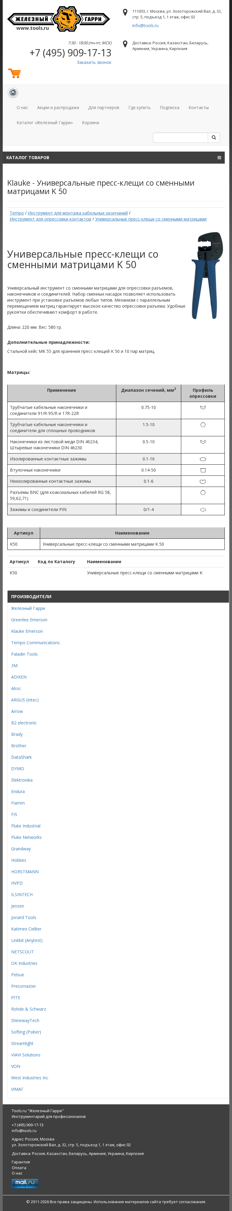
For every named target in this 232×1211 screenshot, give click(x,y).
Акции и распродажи (58, 107)
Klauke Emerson (27, 631)
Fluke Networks (26, 837)
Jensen (17, 906)
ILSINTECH (22, 894)
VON (15, 1066)
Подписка (169, 107)
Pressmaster (23, 986)
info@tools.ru (145, 25)
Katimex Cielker (26, 929)
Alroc (16, 688)
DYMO (17, 768)
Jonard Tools (23, 917)
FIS (14, 814)
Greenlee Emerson (29, 620)
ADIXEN (19, 677)
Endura (18, 791)
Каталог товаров (27, 157)
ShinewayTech (25, 1020)
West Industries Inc (29, 1078)
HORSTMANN (25, 871)
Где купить (139, 107)
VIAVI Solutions (25, 1055)
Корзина (90, 122)
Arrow (17, 711)
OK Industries (24, 963)
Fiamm (18, 803)
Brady (17, 734)
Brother (18, 745)
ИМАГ (17, 1089)
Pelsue (17, 974)
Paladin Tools (24, 654)
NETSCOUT (22, 952)
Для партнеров (103, 107)
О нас (22, 107)
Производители (31, 596)
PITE (15, 997)
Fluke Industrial (25, 826)
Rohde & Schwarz (28, 1009)
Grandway (21, 849)
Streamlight (22, 1043)
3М (14, 665)
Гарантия (21, 1162)
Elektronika (22, 780)
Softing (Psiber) (26, 1032)
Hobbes (18, 860)
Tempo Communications (35, 642)
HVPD (17, 883)
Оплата (19, 1167)
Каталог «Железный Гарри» (45, 122)
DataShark (21, 757)
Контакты (198, 107)
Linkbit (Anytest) (27, 940)
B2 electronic (24, 723)
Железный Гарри (28, 608)
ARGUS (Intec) (25, 700)
